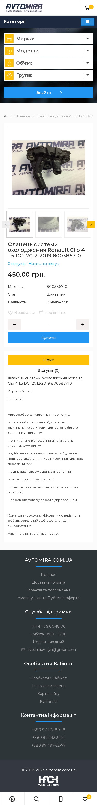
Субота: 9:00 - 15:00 (49, 634)
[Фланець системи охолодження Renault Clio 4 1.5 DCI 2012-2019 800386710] (48, 167)
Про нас (48, 574)
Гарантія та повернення (48, 590)
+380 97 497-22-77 (48, 745)
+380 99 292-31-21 (48, 737)
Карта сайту (49, 693)
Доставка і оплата (48, 582)
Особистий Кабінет (48, 678)
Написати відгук (44, 263)
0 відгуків (16, 263)
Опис (48, 360)
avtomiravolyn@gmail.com (51, 649)
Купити (48, 338)
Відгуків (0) (48, 370)
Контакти (48, 701)
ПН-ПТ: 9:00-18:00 (48, 626)
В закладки (24, 312)
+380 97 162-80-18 (48, 729)
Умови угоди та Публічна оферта (48, 598)
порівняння (55, 312)
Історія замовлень (48, 686)
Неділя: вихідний (48, 642)
